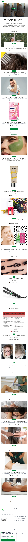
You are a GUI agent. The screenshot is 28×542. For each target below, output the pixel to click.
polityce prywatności (10, 536)
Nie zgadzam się (8, 538)
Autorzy (2, 523)
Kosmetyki (14, 218)
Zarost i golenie (16, 529)
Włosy (14, 303)
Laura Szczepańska (3, 524)
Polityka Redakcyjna (21, 533)
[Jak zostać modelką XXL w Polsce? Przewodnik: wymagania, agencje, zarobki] (14, 40)
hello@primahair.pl (4, 520)
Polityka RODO (17, 533)
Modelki (14, 43)
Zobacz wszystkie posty (14, 134)
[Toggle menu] (26, 1)
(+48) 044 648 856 (4, 519)
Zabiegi (14, 8)
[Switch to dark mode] (25, 1)
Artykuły (15, 508)
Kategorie (15, 523)
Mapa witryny (25, 533)
